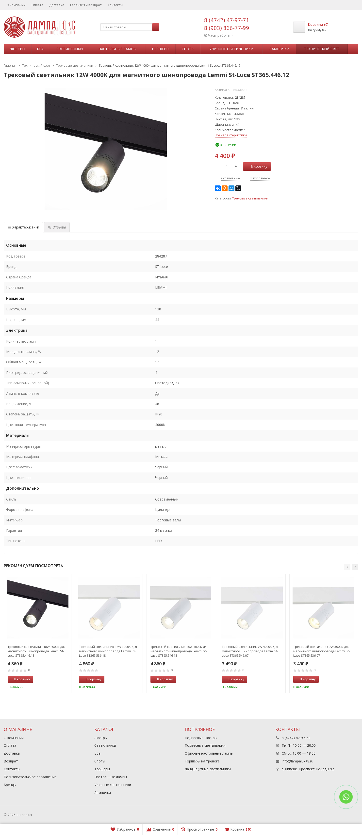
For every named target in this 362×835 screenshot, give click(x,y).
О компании (16, 5)
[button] (347, 567)
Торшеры (160, 48)
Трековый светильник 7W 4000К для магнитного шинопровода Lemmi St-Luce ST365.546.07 (250, 651)
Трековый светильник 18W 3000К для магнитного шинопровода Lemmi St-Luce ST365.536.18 (108, 651)
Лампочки (279, 48)
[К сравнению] (58, 679)
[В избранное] (66, 679)
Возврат (11, 761)
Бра (40, 48)
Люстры (17, 48)
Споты (188, 48)
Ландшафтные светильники (208, 769)
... (353, 48)
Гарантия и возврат (86, 5)
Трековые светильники (250, 198)
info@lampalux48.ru (297, 761)
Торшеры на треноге (202, 761)
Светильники (69, 48)
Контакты (115, 5)
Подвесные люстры (201, 737)
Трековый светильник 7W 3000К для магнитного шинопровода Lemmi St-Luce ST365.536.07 (321, 651)
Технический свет (321, 48)
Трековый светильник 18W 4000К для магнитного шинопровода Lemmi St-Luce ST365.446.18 (37, 651)
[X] (238, 188)
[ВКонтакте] (218, 188)
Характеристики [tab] (25, 227)
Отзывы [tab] (59, 227)
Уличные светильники (231, 48)
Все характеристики (231, 135)
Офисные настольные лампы (209, 753)
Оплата (37, 5)
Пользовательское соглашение (30, 776)
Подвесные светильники (205, 745)
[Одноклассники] (225, 188)
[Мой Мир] (231, 188)
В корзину (258, 166)
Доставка (56, 5)
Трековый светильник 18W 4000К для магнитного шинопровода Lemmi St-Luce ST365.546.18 (179, 651)
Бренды (10, 784)
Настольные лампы (117, 48)
